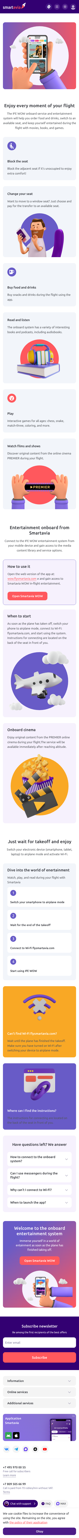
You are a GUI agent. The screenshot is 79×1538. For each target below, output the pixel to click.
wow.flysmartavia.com (22, 578)
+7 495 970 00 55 (14, 1467)
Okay (39, 1531)
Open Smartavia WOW (27, 596)
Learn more (9, 1475)
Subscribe (39, 1357)
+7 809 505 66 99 (14, 1484)
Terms (6, 1491)
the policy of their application (28, 1522)
